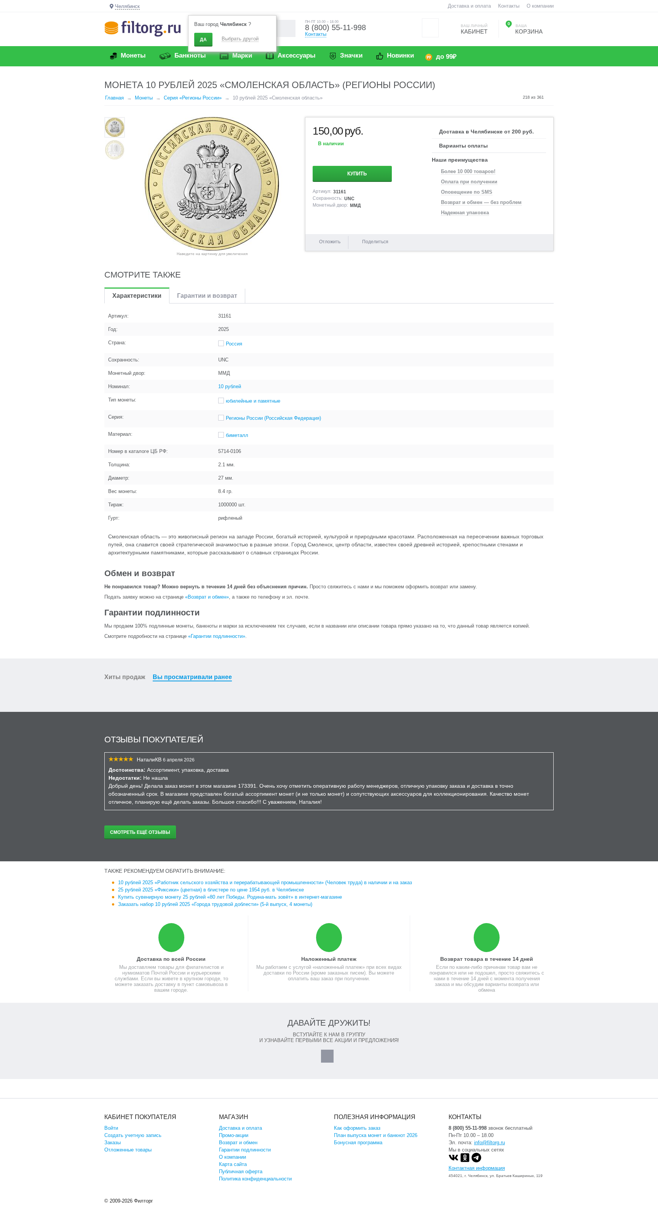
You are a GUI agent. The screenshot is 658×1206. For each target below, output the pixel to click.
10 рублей (229, 386)
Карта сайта (233, 1164)
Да (203, 39)
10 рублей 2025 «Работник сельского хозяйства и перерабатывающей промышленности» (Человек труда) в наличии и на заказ (265, 882)
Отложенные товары (128, 1150)
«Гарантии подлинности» (216, 636)
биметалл (237, 435)
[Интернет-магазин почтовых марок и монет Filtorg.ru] (142, 28)
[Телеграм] (476, 1161)
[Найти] (286, 28)
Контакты (508, 6)
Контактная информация (477, 1168)
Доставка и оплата (469, 6)
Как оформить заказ (357, 1128)
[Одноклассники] (465, 1161)
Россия (234, 344)
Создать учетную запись (132, 1135)
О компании (540, 6)
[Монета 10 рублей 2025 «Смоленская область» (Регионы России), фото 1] (212, 184)
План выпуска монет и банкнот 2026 (375, 1135)
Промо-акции (233, 1135)
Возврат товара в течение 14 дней (486, 959)
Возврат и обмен (238, 1142)
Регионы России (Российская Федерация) (273, 418)
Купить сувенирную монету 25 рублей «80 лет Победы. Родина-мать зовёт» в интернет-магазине (230, 897)
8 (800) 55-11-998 (335, 27)
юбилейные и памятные (253, 401)
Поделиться (375, 241)
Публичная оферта (240, 1171)
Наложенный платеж (328, 959)
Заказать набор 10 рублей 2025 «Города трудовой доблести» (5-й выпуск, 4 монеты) (215, 904)
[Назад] (515, 97)
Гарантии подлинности (245, 1150)
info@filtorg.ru (489, 1142)
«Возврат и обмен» (207, 597)
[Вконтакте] (453, 1161)
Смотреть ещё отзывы (140, 832)
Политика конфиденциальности (255, 1179)
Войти (111, 1128)
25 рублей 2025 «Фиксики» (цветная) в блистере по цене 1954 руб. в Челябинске (211, 890)
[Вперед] (551, 97)
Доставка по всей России (171, 959)
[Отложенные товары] (430, 27)
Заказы (112, 1142)
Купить (357, 174)
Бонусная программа (358, 1142)
